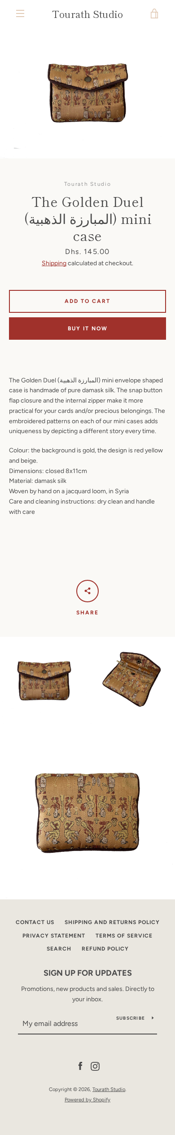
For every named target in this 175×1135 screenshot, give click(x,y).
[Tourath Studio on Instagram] (95, 1066)
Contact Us (35, 922)
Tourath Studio (87, 13)
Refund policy (105, 949)
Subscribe (130, 1018)
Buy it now (88, 328)
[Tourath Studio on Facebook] (80, 1066)
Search (59, 949)
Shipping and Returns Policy (112, 922)
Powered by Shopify (87, 1099)
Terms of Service (124, 936)
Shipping (54, 263)
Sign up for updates (88, 973)
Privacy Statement (53, 936)
